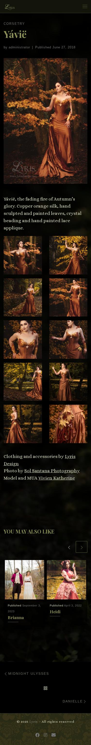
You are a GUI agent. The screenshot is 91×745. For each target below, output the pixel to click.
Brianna (16, 617)
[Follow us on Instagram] (45, 735)
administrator (19, 47)
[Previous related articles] (69, 547)
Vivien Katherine (56, 478)
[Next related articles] (81, 547)
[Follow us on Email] (53, 735)
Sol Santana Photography (52, 470)
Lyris (33, 721)
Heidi (55, 611)
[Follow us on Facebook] (37, 735)
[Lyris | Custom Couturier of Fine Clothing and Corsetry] (10, 6)
